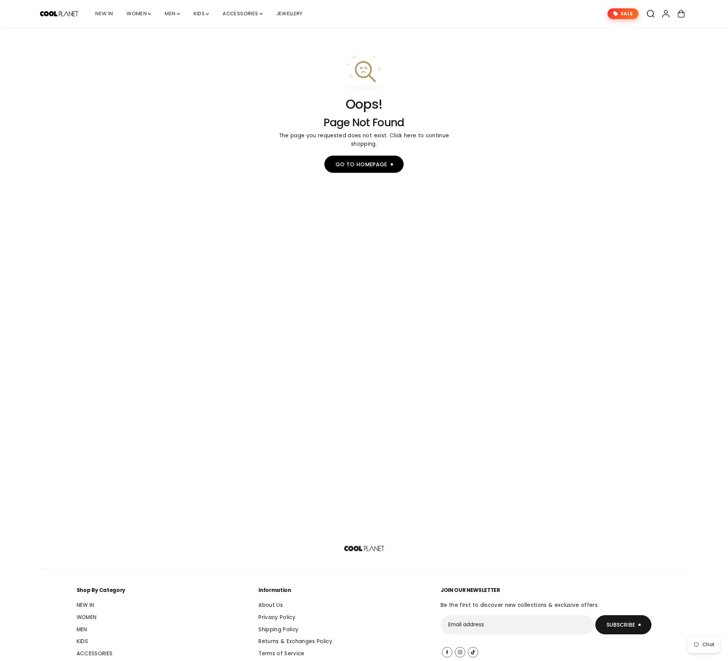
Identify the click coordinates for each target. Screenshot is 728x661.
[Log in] (666, 14)
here (410, 135)
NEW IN (104, 13)
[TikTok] (473, 652)
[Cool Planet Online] (59, 13)
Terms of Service (281, 653)
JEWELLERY (289, 13)
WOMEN (137, 13)
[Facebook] (447, 652)
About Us (270, 605)
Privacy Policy (276, 617)
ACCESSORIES (241, 13)
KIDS (200, 13)
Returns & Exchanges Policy (295, 641)
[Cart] (681, 14)
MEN (170, 13)
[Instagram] (460, 652)
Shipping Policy (278, 629)
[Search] (650, 14)
